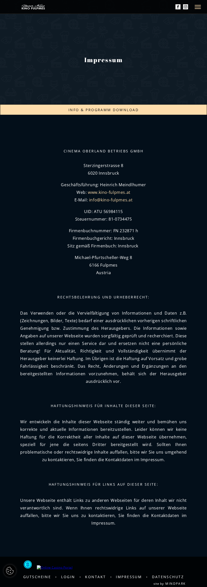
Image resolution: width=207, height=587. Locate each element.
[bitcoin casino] (28, 565)
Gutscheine (37, 576)
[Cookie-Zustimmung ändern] (10, 571)
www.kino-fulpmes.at (109, 192)
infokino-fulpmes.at (111, 200)
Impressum (129, 576)
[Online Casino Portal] (54, 567)
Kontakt (95, 576)
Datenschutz (168, 576)
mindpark (175, 583)
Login (68, 576)
